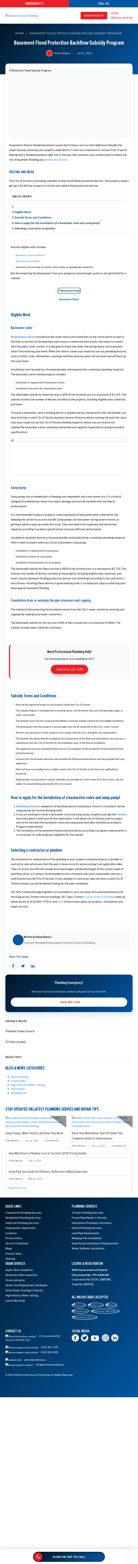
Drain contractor (15, 1280)
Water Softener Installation (88, 1248)
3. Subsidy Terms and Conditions (32, 217)
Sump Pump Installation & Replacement (95, 1243)
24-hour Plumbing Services (87, 1212)
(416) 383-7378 (70, 1002)
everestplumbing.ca (35, 1359)
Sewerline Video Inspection (21, 1274)
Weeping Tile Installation (87, 1238)
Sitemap (10, 1258)
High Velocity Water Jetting (21, 1295)
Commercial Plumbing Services (23, 1212)
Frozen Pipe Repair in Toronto (89, 1217)
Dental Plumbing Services (87, 1227)
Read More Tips (17, 1188)
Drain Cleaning (19, 1076)
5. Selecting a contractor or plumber (33, 228)
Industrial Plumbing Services (22, 1222)
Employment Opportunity (20, 1227)
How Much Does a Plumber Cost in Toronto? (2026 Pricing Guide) (47, 1153)
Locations (11, 1233)
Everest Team (13, 1253)
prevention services (55, 159)
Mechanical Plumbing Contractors (92, 1222)
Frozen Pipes (18, 1080)
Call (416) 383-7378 (69, 669)
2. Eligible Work (21, 212)
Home (19, 33)
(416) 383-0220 (49, 1352)
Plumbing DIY (19, 1092)
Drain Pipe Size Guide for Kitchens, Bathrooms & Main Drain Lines (48, 1171)
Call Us (103, 3)
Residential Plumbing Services (23, 1217)
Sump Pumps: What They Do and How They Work (34, 1133)
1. (13, 206)
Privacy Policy (13, 1238)
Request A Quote (94, 15)
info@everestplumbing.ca (49, 1364)
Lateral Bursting (15, 1300)
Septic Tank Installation (19, 1269)
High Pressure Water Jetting (28, 1084)
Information (18, 1088)
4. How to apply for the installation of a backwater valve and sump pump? (56, 223)
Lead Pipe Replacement (85, 1233)
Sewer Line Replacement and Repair (26, 1285)
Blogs (8, 1248)
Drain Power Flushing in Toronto (24, 1290)
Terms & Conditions (16, 1243)
